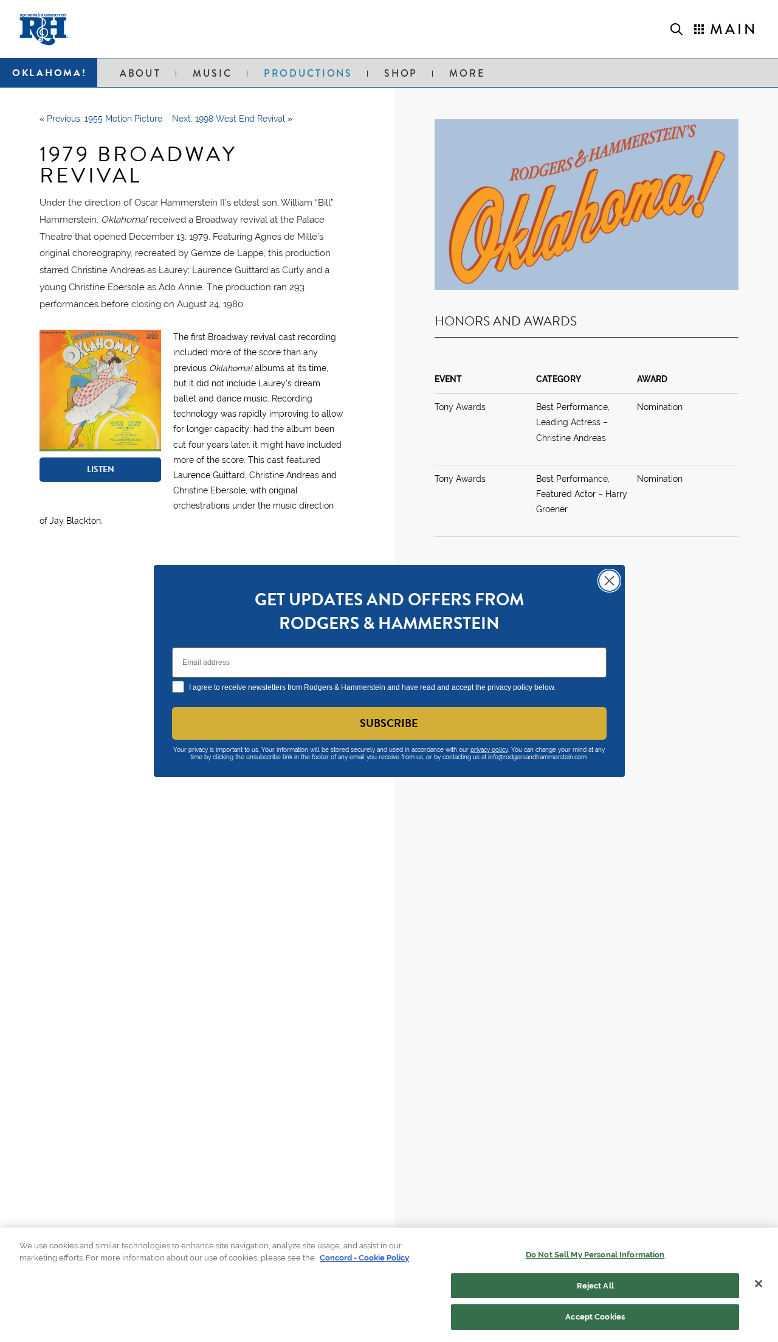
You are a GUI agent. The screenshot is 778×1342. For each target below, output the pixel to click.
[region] (389, 1285)
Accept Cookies (595, 1316)
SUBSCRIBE (389, 723)
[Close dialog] (609, 580)
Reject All (595, 1285)
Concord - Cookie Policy (364, 1257)
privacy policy (489, 749)
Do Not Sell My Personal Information (595, 1254)
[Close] (758, 1283)
